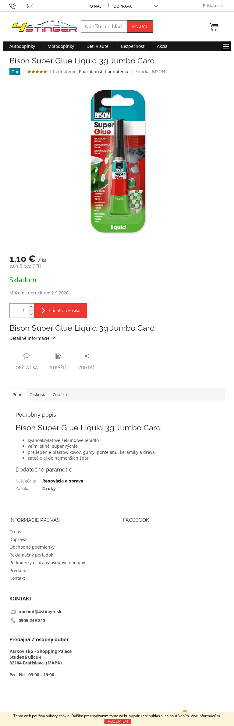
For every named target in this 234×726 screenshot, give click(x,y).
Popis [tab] (17, 394)
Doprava (123, 6)
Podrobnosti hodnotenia (103, 71)
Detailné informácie (29, 338)
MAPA (54, 663)
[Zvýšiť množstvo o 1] (31, 307)
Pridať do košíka (64, 310)
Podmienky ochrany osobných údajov (47, 562)
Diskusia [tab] (38, 394)
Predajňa (18, 570)
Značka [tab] (60, 394)
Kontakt (17, 578)
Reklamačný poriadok (31, 555)
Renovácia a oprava (62, 481)
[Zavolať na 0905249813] (18, 5)
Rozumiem (118, 721)
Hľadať (140, 26)
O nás (95, 6)
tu (218, 715)
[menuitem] (22, 46)
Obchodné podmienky (32, 547)
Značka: (150, 71)
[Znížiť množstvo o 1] (31, 314)
